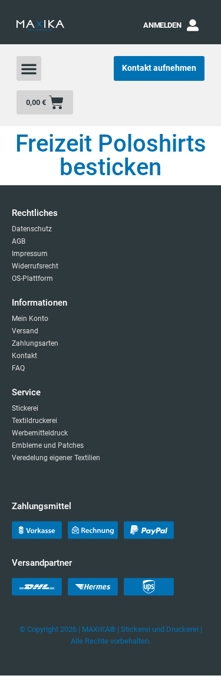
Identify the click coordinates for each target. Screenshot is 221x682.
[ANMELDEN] (193, 25)
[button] (29, 68)
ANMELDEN (162, 25)
